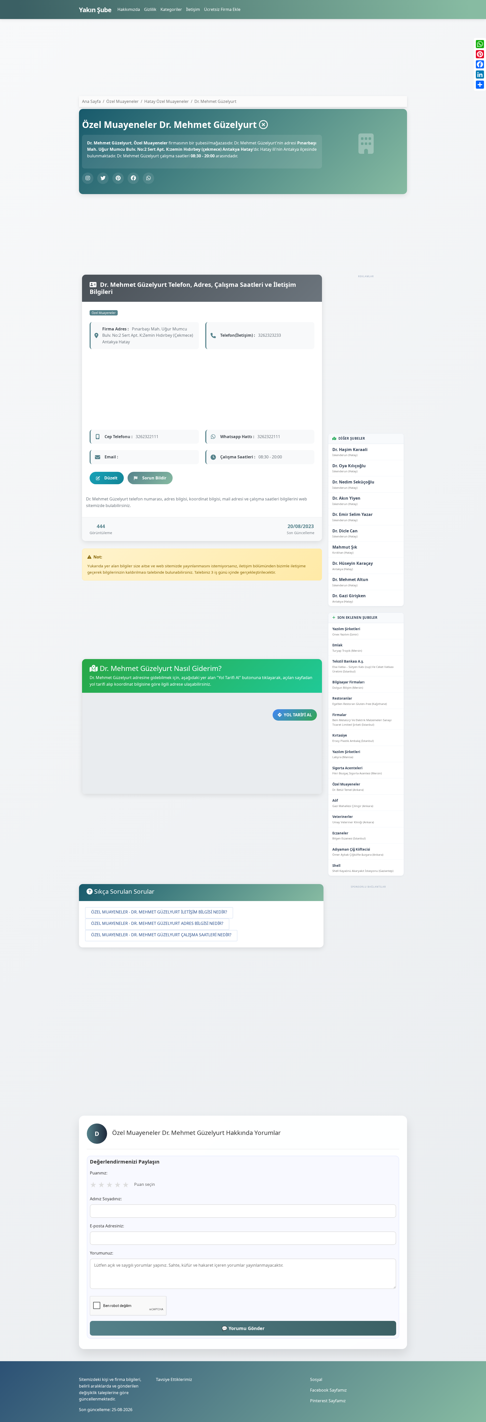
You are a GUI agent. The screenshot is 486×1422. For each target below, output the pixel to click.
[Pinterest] (480, 54)
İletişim (193, 9)
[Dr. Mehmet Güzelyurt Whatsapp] (148, 178)
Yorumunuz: (101, 1253)
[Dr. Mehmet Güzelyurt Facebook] (133, 178)
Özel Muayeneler (104, 313)
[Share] (480, 85)
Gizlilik (150, 9)
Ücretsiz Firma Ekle (222, 9)
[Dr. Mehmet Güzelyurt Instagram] (87, 178)
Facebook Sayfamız (328, 1390)
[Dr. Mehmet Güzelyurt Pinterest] (118, 178)
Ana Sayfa (91, 101)
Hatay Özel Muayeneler (166, 101)
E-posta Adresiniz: (107, 1226)
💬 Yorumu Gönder (243, 1328)
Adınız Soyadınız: (106, 1199)
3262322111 (147, 436)
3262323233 (269, 335)
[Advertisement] (231, 58)
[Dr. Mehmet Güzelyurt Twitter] (103, 178)
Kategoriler (171, 9)
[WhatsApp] (480, 44)
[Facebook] (480, 64)
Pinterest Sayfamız (328, 1401)
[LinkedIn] (480, 74)
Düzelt (110, 478)
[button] (159, 913)
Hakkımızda (128, 9)
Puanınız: (98, 1173)
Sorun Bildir (154, 478)
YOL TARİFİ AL (298, 715)
